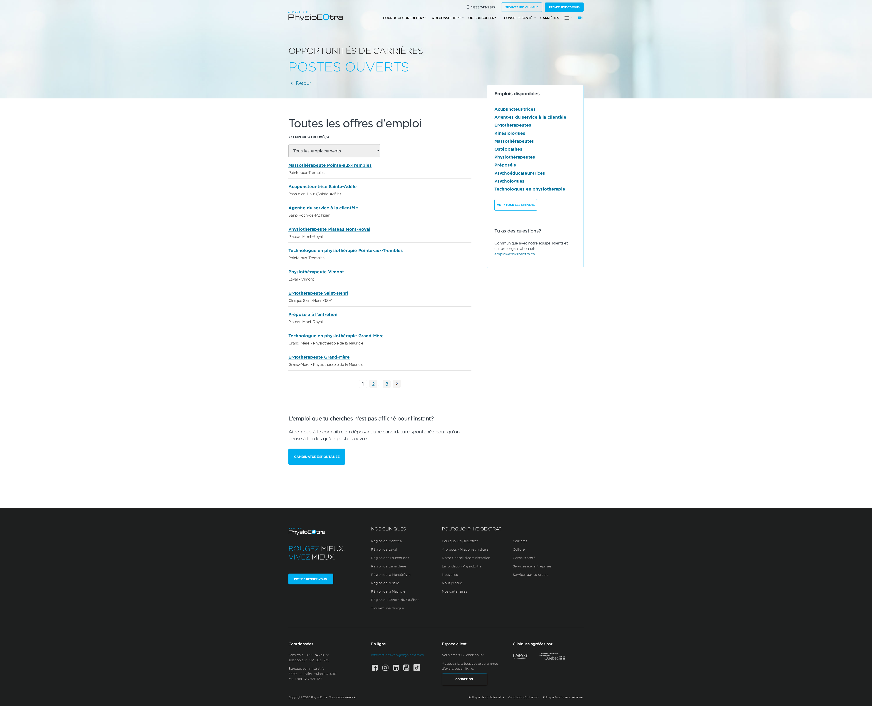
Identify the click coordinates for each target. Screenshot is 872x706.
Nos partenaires (454, 591)
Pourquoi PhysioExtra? (460, 541)
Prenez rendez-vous (564, 7)
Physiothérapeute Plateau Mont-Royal (329, 229)
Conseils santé (518, 18)
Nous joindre (452, 583)
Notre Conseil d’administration (466, 558)
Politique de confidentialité (486, 697)
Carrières (549, 18)
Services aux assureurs (530, 574)
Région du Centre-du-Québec (395, 600)
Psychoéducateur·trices (519, 173)
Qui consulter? (446, 18)
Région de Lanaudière (388, 566)
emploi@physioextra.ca (514, 254)
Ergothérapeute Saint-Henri (318, 293)
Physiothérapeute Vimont (316, 271)
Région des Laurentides (390, 558)
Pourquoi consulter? (403, 18)
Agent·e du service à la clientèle (323, 207)
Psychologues (509, 180)
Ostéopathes (508, 149)
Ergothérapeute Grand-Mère (319, 356)
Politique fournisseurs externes (563, 697)
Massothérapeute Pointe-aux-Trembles (330, 165)
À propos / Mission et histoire (465, 549)
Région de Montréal (387, 541)
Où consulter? (482, 18)
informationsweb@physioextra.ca (397, 655)
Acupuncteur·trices (515, 109)
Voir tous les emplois (516, 205)
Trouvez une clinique (521, 7)
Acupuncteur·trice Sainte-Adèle (322, 186)
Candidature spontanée (316, 457)
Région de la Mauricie (388, 591)
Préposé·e (505, 164)
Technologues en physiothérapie (529, 188)
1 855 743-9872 (483, 7)
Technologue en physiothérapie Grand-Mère (336, 335)
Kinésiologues (509, 133)
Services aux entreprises (532, 566)
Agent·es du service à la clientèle (530, 117)
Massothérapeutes (514, 141)
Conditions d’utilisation (523, 697)
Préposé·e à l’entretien (312, 314)
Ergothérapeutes (512, 124)
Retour (303, 83)
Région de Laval (384, 549)
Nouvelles (450, 574)
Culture (519, 549)
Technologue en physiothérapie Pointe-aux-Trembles (345, 250)
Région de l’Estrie (385, 583)
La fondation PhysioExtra (461, 566)
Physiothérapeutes (514, 156)
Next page (397, 384)
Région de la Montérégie (390, 574)
